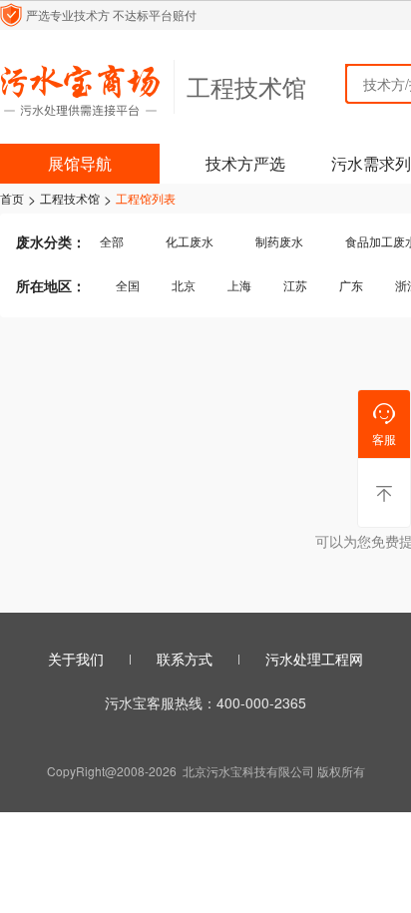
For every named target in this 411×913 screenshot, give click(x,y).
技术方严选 (245, 163)
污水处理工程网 (314, 659)
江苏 (295, 284)
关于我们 (76, 659)
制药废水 (279, 240)
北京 (184, 284)
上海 (239, 284)
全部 (112, 240)
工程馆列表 (146, 199)
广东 (351, 284)
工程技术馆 (70, 199)
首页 (12, 199)
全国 (128, 284)
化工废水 (189, 240)
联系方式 (184, 659)
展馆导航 (80, 163)
